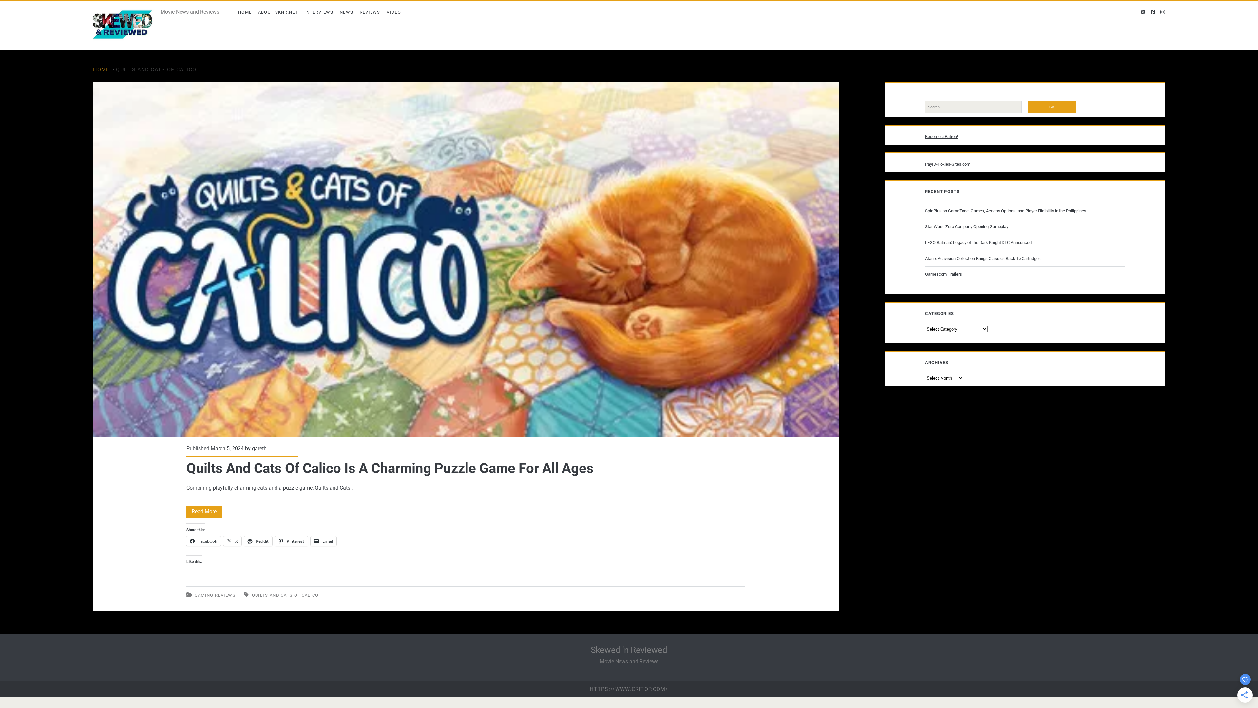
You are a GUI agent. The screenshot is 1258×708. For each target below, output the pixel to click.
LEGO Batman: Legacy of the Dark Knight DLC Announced (978, 242)
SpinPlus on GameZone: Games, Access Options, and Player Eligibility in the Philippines (1005, 210)
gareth (259, 448)
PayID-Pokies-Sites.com (947, 164)
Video (394, 12)
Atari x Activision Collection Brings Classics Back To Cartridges (983, 258)
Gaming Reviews (215, 595)
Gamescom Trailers (943, 274)
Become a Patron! (941, 136)
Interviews (318, 12)
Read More (207, 513)
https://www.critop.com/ (629, 689)
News (346, 12)
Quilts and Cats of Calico (285, 595)
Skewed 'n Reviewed (629, 650)
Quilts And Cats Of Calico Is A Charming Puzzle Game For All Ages (465, 259)
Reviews (370, 12)
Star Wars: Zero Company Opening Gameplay (966, 226)
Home (245, 12)
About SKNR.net (278, 12)
